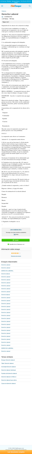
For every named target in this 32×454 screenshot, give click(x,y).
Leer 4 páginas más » (16, 229)
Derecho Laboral (5, 265)
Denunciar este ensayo (16, 256)
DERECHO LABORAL (7, 348)
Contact (16, 2)
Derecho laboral (5, 273)
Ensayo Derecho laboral (8, 360)
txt (14, 234)
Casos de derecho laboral (8, 383)
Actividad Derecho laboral (8, 366)
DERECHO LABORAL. (7, 270)
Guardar (17, 240)
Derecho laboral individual (8, 370)
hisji (2, 16)
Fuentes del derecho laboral (9, 373)
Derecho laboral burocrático (9, 380)
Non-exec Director (16, 1)
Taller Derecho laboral (7, 363)
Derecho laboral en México (8, 377)
